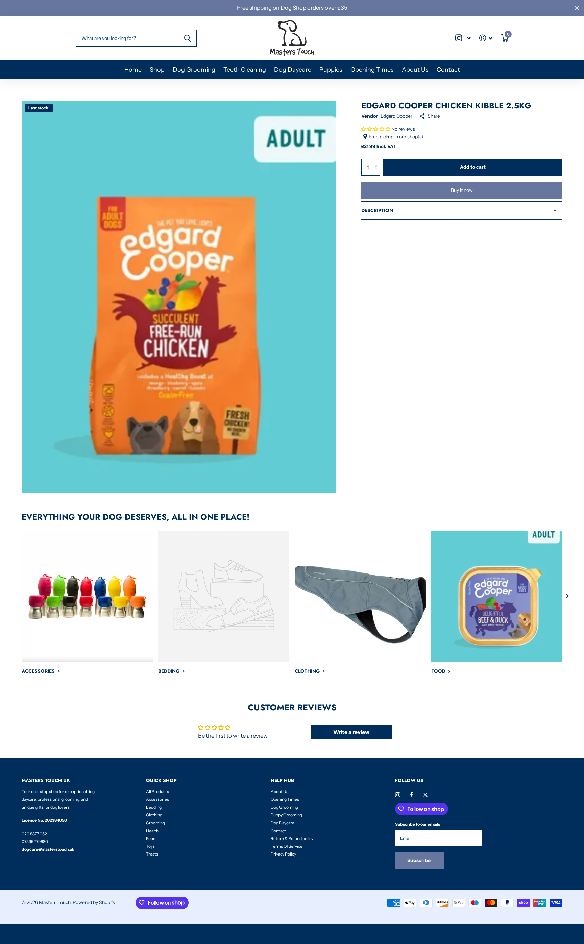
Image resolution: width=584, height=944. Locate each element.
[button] (375, 129)
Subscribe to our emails (417, 824)
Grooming (155, 822)
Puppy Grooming (286, 814)
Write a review (351, 732)
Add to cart (473, 167)
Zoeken (187, 38)
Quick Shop (161, 780)
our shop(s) (411, 137)
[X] (425, 795)
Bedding (154, 807)
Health (152, 830)
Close (576, 8)
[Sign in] (486, 38)
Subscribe (419, 860)
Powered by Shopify (94, 902)
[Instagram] (397, 794)
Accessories (157, 799)
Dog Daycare (292, 69)
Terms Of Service (286, 846)
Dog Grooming (194, 69)
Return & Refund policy (292, 838)
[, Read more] (463, 38)
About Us (415, 69)
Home (133, 69)
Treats (152, 854)
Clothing (154, 814)
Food (150, 838)
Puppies (330, 69)
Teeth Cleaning (244, 69)
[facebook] (411, 794)
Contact (448, 69)
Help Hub (282, 780)
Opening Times (372, 69)
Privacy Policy (283, 854)
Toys (150, 846)
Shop (157, 69)
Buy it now (462, 190)
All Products (157, 791)
